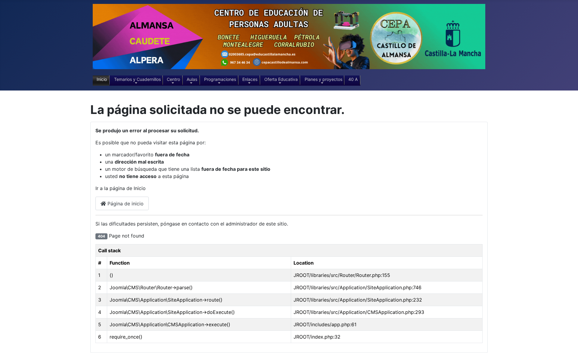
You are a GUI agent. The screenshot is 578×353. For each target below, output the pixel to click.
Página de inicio (125, 204)
